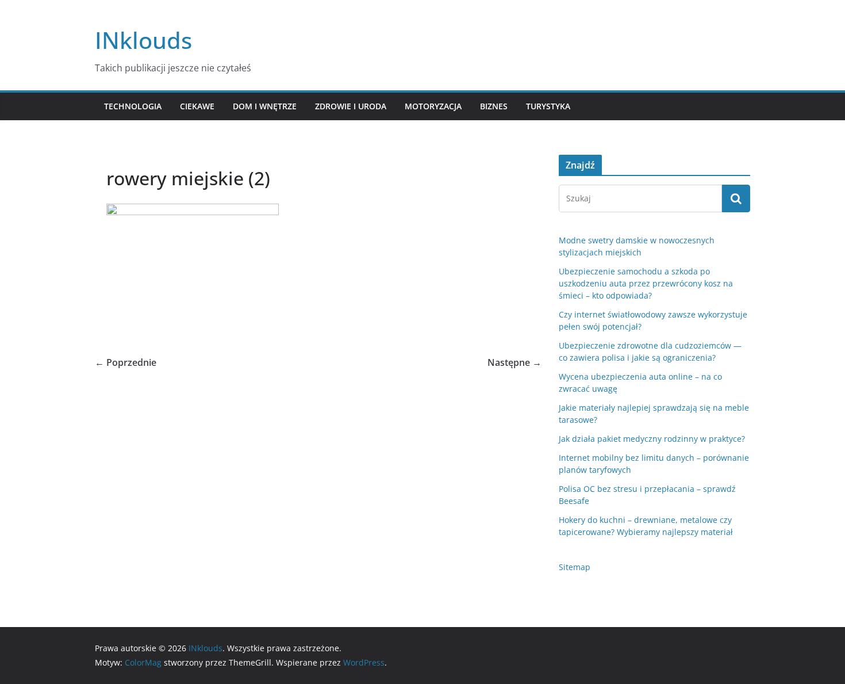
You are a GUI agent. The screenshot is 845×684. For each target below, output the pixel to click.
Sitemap (574, 566)
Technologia (133, 106)
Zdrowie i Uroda (350, 106)
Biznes (494, 106)
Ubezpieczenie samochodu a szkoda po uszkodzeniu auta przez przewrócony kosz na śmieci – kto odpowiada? (646, 283)
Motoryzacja (433, 106)
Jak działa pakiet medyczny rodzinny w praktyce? (652, 438)
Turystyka (548, 106)
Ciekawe (197, 106)
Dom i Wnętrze (265, 106)
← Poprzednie (125, 362)
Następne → (514, 362)
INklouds (143, 40)
